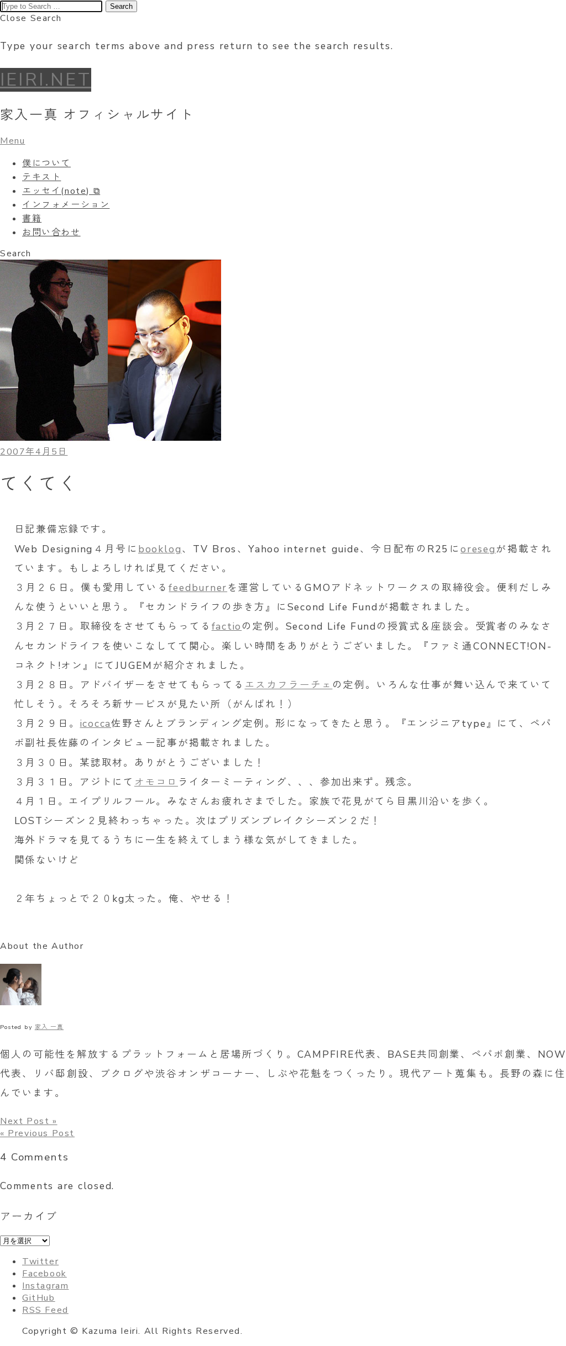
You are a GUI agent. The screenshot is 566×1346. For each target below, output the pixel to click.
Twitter (40, 1261)
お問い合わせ (51, 232)
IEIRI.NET (45, 80)
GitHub (38, 1298)
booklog (159, 549)
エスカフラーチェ (289, 685)
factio (227, 626)
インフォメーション (65, 205)
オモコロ (156, 782)
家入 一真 (49, 1027)
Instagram (45, 1286)
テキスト (41, 177)
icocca (96, 723)
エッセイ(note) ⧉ (61, 191)
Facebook (44, 1274)
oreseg (478, 549)
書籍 (31, 219)
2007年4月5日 (33, 452)
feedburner (198, 587)
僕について (46, 163)
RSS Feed (45, 1310)
